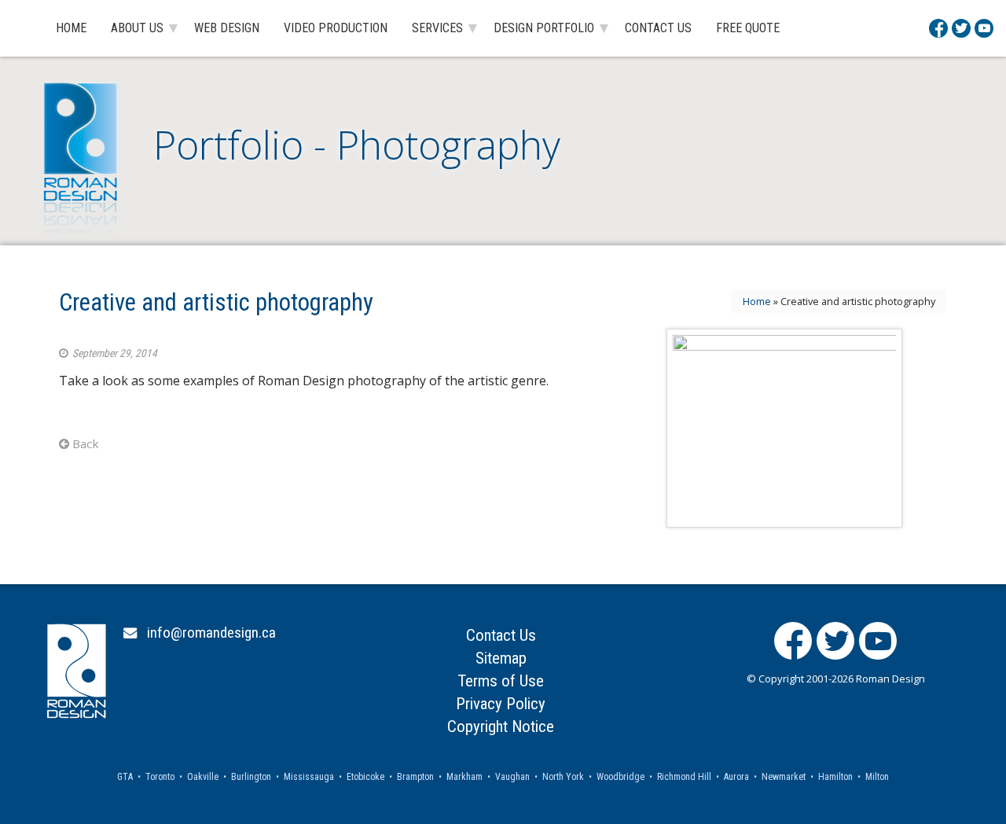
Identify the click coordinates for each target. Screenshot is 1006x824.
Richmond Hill (684, 776)
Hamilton (835, 776)
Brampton (415, 776)
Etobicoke (365, 776)
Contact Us (658, 27)
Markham (464, 776)
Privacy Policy (500, 703)
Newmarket (784, 776)
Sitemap (501, 658)
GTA (125, 776)
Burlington (251, 776)
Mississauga (309, 776)
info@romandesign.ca (211, 633)
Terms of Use (500, 680)
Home (71, 27)
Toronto (159, 776)
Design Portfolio (544, 27)
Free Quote (748, 27)
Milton (877, 776)
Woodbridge (620, 776)
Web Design (226, 27)
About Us (137, 27)
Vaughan (512, 776)
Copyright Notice (500, 726)
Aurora (736, 776)
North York (563, 776)
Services (437, 27)
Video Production (335, 27)
